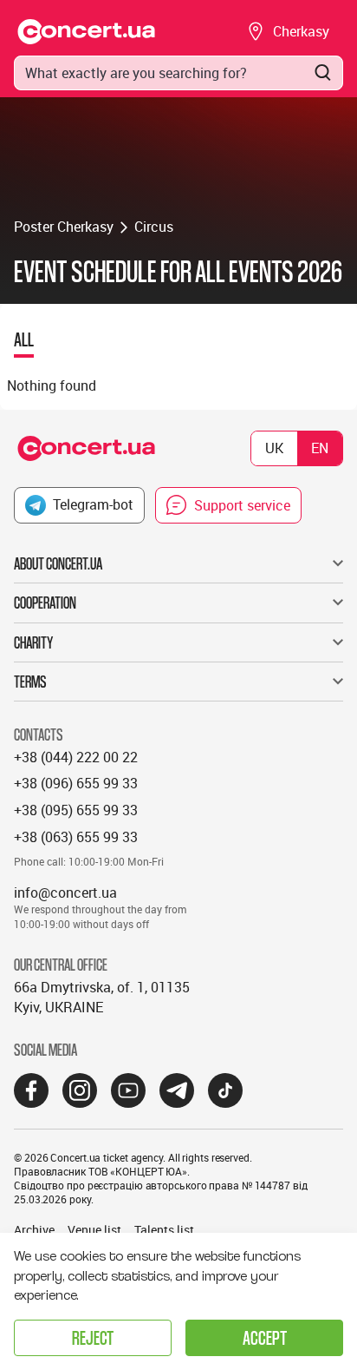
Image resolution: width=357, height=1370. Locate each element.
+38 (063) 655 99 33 (76, 836)
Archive (34, 1230)
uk (274, 448)
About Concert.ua (58, 563)
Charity (33, 642)
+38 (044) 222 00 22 (76, 757)
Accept (265, 1337)
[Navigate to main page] (86, 31)
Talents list (164, 1230)
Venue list (94, 1230)
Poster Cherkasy (64, 226)
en (319, 448)
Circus (153, 226)
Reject (93, 1337)
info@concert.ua (65, 892)
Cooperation (45, 602)
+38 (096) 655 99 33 (76, 783)
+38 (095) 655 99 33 (76, 810)
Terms (30, 681)
